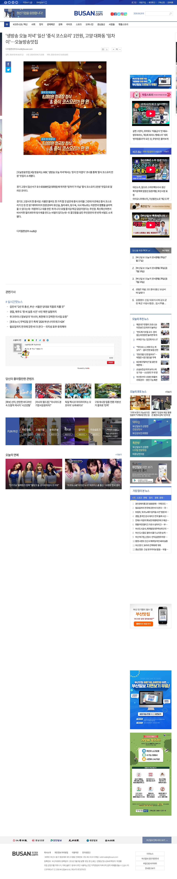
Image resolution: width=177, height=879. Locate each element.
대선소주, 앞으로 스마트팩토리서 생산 (149, 187)
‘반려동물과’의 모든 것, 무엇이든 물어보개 (150, 138)
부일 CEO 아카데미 (150, 863)
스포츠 (79, 24)
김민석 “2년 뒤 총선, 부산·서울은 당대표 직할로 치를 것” (37, 307)
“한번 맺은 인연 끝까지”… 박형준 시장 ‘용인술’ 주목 (146, 356)
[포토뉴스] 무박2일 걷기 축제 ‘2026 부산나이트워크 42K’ (37, 321)
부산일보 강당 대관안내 (150, 858)
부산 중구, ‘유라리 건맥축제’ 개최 (148, 545)
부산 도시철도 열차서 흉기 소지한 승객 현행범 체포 (155, 532)
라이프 (69, 24)
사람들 (112, 24)
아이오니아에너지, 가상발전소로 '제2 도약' (151, 198)
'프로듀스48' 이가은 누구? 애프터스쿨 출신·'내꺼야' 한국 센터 (93, 485)
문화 (60, 24)
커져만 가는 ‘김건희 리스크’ (147, 339)
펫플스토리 (123, 24)
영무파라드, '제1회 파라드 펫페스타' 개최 (150, 135)
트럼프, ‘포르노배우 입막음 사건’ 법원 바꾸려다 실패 (155, 512)
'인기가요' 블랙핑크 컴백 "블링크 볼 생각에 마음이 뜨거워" (34, 485)
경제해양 (51, 24)
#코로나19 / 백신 (20, 24)
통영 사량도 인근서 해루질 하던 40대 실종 (151, 541)
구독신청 (161, 2)
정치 (41, 24)
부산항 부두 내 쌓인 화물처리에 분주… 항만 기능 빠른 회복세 (146, 379)
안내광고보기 (150, 868)
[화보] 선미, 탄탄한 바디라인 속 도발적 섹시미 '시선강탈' (19, 403)
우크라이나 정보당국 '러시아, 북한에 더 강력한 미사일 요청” (39, 317)
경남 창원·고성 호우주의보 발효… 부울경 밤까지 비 (155, 549)
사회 (33, 24)
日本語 (170, 2)
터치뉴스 (150, 853)
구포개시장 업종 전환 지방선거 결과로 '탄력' (108, 403)
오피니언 (89, 24)
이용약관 (75, 852)
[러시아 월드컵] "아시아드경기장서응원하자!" (48, 403)
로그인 (134, 2)
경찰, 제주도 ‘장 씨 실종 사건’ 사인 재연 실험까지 (33, 312)
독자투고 (152, 2)
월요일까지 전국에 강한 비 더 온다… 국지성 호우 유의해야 (38, 326)
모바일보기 (40, 2)
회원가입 (142, 2)
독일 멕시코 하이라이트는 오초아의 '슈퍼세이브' (78, 403)
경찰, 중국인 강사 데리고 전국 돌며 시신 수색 (152, 516)
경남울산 (101, 24)
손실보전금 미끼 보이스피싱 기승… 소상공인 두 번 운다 (147, 372)
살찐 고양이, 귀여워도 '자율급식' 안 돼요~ (150, 131)
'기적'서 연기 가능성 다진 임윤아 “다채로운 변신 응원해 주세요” (140, 415)
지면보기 (26, 2)
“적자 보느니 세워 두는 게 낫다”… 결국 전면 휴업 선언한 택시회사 (147, 350)
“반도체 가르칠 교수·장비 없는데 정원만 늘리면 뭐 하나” (146, 335)
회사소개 (47, 852)
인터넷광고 (86, 852)
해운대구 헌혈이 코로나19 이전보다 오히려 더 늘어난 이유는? (146, 327)
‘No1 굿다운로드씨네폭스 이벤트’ (112, 435)
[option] (20, 840)
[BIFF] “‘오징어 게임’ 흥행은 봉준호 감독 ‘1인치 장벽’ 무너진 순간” (161, 415)
